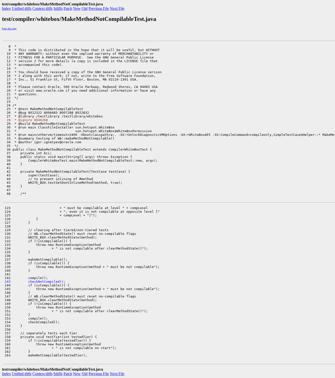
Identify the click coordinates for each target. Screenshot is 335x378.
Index (6, 8)
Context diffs (42, 8)
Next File (117, 8)
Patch (68, 8)
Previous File (99, 8)
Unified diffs (21, 8)
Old (85, 8)
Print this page (9, 28)
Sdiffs (58, 8)
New (77, 8)
